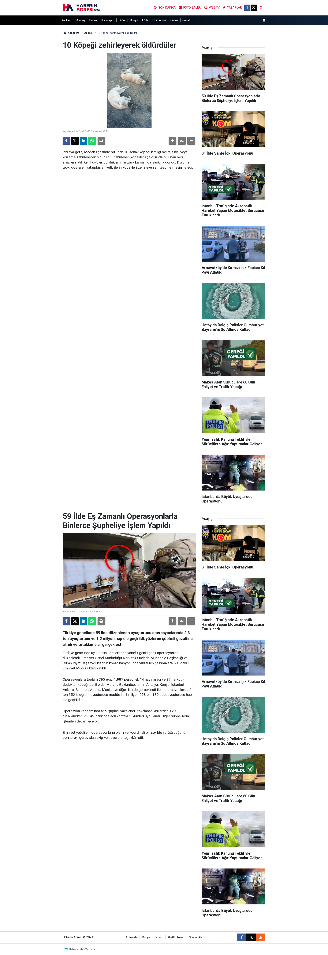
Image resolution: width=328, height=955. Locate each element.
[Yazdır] (101, 141)
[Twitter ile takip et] (254, 8)
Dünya (134, 20)
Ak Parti (67, 20)
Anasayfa (73, 32)
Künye (146, 937)
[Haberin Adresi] (81, 7)
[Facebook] (66, 141)
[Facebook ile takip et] (247, 8)
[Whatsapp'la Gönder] (92, 141)
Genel (186, 20)
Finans (174, 20)
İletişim (159, 937)
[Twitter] (75, 141)
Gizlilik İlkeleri (176, 937)
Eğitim (146, 20)
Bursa (93, 20)
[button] (172, 141)
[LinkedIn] (83, 141)
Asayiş (80, 20)
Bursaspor (107, 20)
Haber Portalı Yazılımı (82, 949)
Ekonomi (160, 20)
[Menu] (264, 20)
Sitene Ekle (196, 937)
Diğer (122, 20)
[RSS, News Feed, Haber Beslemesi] (260, 937)
